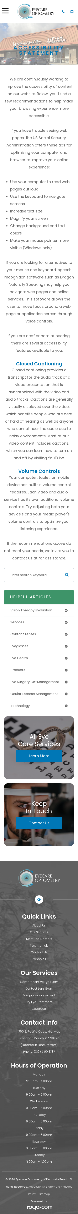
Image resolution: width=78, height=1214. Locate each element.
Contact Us (39, 823)
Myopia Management (39, 995)
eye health (19, 658)
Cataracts (39, 1009)
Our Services (39, 932)
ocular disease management (34, 693)
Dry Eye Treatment (39, 1002)
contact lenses (23, 634)
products (17, 670)
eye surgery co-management (34, 681)
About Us (39, 925)
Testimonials (39, 946)
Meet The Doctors (39, 939)
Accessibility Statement (44, 1187)
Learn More (39, 755)
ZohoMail (39, 959)
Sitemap (44, 1194)
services (17, 622)
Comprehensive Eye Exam (39, 982)
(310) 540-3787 (44, 1052)
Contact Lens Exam (39, 988)
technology (20, 705)
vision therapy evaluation (31, 610)
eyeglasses (19, 646)
